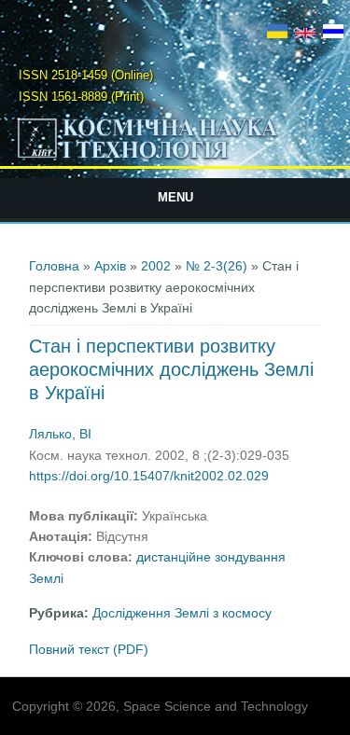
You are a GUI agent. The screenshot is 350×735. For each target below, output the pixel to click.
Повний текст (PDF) (88, 649)
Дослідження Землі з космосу (182, 612)
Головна (54, 265)
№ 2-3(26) (216, 265)
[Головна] (175, 157)
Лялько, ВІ (60, 433)
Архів (110, 265)
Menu (175, 197)
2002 (156, 265)
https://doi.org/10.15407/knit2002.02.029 (149, 475)
